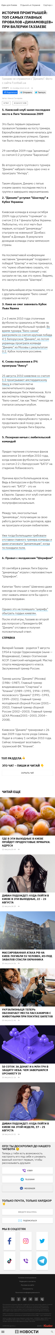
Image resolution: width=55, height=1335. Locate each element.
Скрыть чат (27, 773)
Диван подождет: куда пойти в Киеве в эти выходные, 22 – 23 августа (25, 899)
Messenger (29, 1188)
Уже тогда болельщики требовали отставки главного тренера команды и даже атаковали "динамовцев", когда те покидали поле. (27, 542)
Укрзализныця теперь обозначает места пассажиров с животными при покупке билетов (27, 1013)
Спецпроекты (28, 1289)
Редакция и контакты (27, 1281)
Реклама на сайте (27, 1285)
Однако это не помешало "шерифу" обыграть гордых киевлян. (25, 611)
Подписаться (30, 1220)
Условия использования (27, 1278)
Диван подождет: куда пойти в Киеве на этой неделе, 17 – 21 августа (25, 1127)
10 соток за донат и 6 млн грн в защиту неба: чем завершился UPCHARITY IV (25, 1070)
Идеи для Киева (9, 5)
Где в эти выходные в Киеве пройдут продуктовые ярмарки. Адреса (26, 842)
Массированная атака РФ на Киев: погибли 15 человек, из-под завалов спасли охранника (27, 956)
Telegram (29, 1179)
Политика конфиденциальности (27, 1292)
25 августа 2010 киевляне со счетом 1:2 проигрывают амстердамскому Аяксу (26, 380)
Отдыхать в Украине (30, 5)
